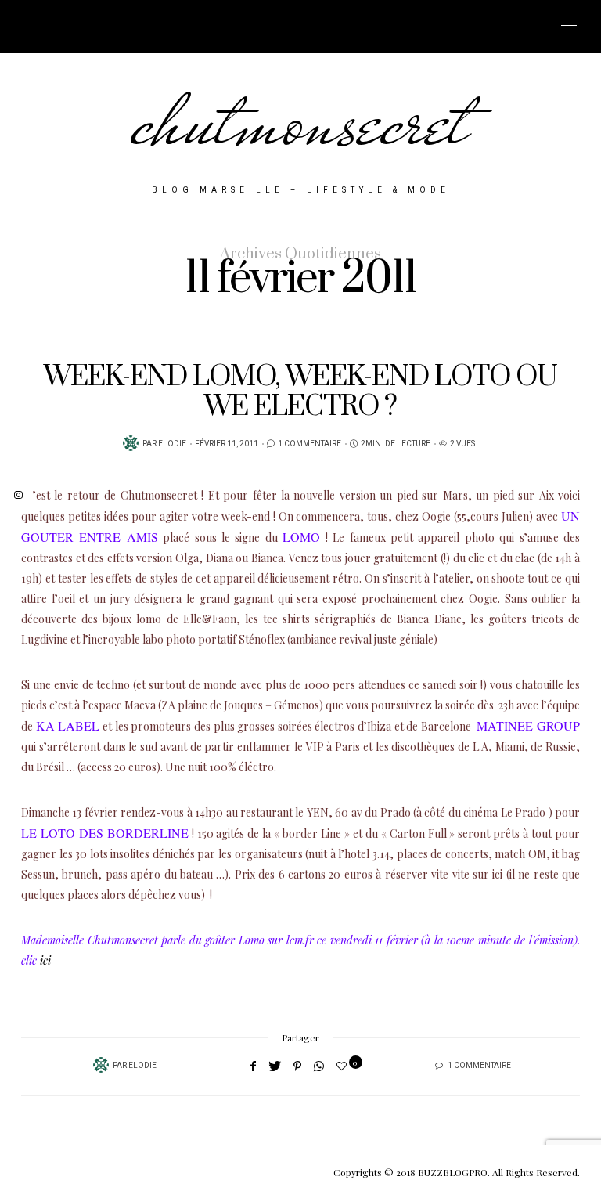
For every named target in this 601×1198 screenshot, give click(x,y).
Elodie (172, 443)
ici (45, 960)
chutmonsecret (301, 121)
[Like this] (343, 1065)
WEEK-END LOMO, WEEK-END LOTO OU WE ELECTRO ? (300, 391)
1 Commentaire (309, 443)
